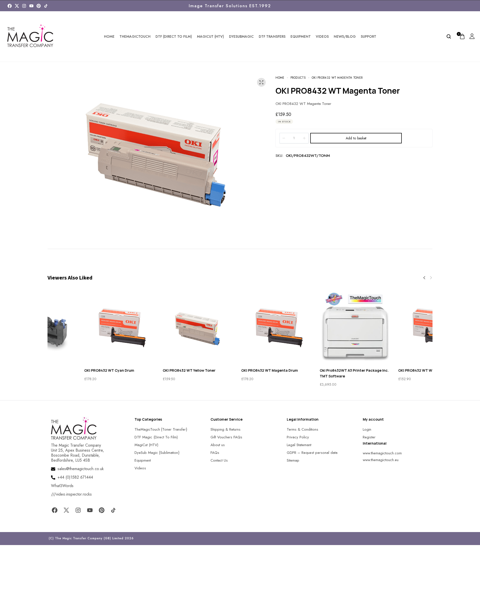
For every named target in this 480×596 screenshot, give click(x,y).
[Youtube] (31, 6)
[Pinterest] (38, 6)
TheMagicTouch (135, 36)
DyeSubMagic (241, 36)
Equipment (300, 36)
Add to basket (356, 138)
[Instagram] (24, 6)
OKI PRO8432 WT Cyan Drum (73, 370)
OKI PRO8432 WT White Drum (387, 370)
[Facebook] (10, 6)
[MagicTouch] (46, 6)
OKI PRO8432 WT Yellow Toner (152, 370)
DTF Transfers (272, 36)
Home (109, 36)
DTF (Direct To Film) (174, 36)
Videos (322, 36)
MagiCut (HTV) (210, 36)
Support (368, 36)
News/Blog (345, 36)
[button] (424, 277)
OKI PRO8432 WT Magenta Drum (232, 370)
